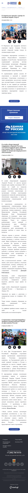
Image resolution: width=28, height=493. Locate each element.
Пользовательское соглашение (14, 475)
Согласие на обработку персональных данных (14, 480)
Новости (20, 7)
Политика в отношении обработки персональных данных (14, 478)
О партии (5, 439)
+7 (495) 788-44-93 (14, 453)
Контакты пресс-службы (7, 446)
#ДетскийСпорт (14, 101)
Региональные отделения (6, 442)
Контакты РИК (19, 442)
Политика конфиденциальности (14, 476)
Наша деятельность (12, 7)
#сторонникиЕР (14, 429)
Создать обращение (14, 117)
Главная (3, 7)
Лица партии (18, 439)
